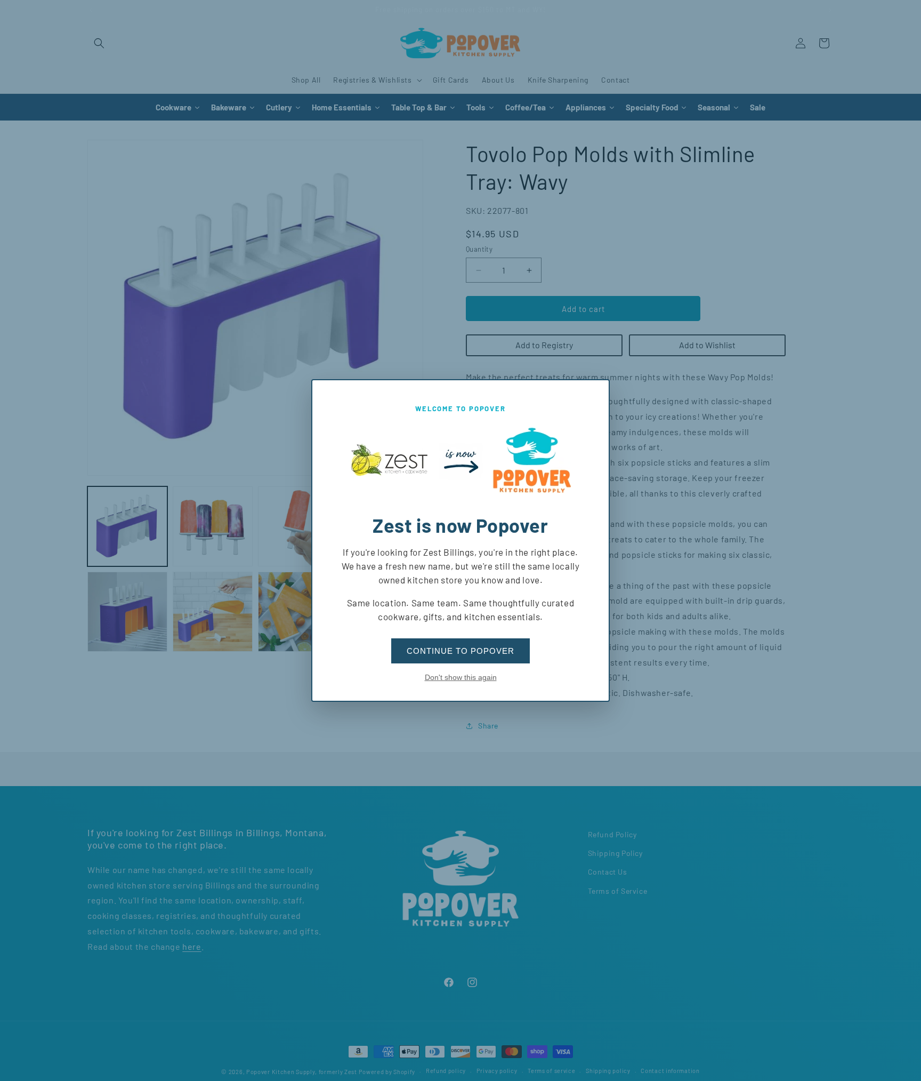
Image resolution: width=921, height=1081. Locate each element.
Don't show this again (461, 677)
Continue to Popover (460, 650)
